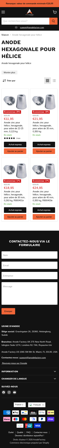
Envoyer (8, 311)
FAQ (28, 432)
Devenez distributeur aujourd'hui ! (29, 435)
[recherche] (53, 21)
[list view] (54, 80)
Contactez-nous (41, 432)
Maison (5, 35)
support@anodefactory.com (32, 27)
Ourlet (11, 432)
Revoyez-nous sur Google (14, 363)
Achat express (15, 144)
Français (37, 405)
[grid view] (47, 80)
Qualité (20, 432)
